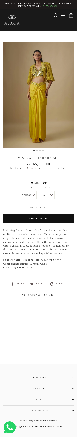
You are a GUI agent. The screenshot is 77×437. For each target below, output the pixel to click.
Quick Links (38, 388)
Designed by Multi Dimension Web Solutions (39, 426)
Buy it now (38, 218)
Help (38, 399)
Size (47, 188)
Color (28, 188)
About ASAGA (38, 377)
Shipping (32, 168)
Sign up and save (38, 411)
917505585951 (51, 6)
